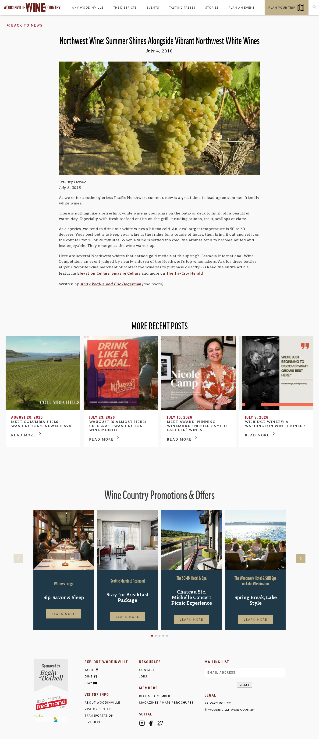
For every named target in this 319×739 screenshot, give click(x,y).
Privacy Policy (218, 703)
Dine (88, 676)
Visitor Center (98, 709)
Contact (146, 670)
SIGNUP (244, 685)
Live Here (93, 722)
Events (153, 7)
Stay (88, 683)
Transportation (99, 715)
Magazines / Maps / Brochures (166, 702)
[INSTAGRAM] (142, 723)
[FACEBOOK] (151, 723)
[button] (152, 636)
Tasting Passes (182, 7)
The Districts (125, 7)
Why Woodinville (87, 7)
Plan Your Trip (281, 7)
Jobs (143, 676)
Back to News (27, 25)
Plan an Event (242, 7)
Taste (89, 670)
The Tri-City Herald (184, 273)
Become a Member (154, 696)
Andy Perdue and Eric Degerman (110, 284)
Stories (212, 7)
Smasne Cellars (125, 273)
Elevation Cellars (93, 273)
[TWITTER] (160, 723)
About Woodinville (102, 702)
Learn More (63, 614)
